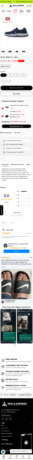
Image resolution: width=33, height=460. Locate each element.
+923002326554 (10, 412)
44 (24, 75)
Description (5, 164)
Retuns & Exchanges (7, 433)
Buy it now (16, 94)
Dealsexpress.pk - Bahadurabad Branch (18, 245)
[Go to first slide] (31, 280)
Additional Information (17, 164)
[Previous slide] (1, 280)
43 (17, 75)
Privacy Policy (5, 431)
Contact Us (4, 428)
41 (3, 75)
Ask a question (7, 132)
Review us (16, 251)
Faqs (2, 425)
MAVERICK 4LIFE (10, 300)
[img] (6, 199)
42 (10, 75)
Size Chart (6, 66)
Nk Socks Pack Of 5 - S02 (17, 114)
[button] (23, 191)
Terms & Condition (6, 436)
